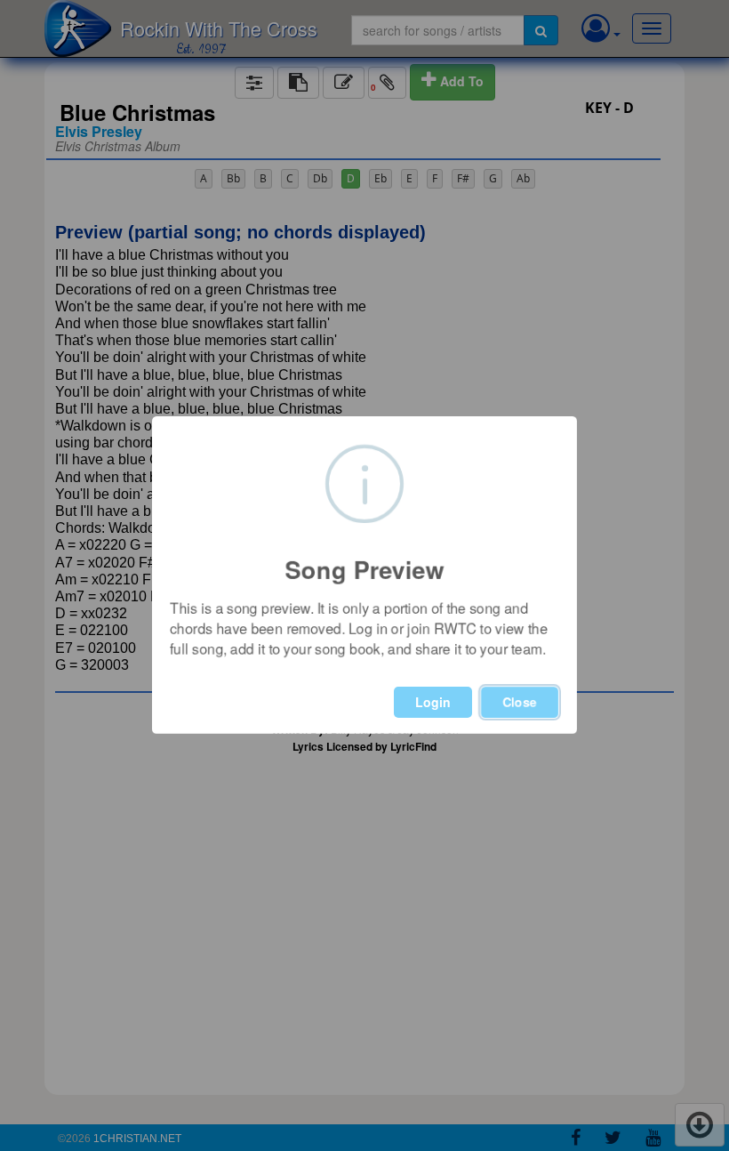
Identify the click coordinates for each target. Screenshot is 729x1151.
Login (433, 702)
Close (519, 702)
